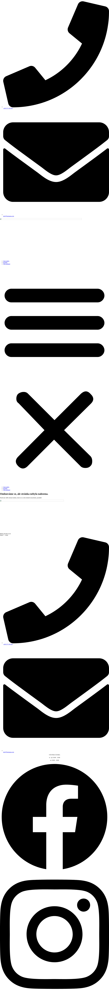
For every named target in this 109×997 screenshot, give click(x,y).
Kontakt (5, 262)
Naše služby (6, 261)
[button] (54, 375)
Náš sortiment (6, 264)
